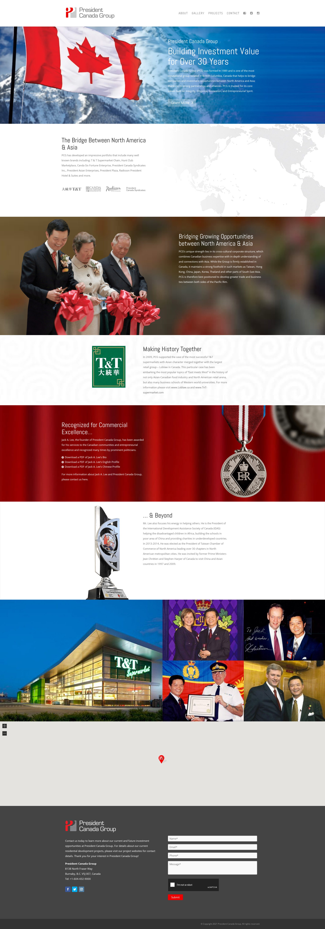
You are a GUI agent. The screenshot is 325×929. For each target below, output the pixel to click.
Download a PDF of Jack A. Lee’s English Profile (92, 462)
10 (74, 713)
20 (102, 713)
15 (88, 713)
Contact (233, 13)
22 (108, 713)
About (183, 13)
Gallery (198, 13)
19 (100, 713)
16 (91, 713)
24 (114, 713)
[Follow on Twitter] (74, 889)
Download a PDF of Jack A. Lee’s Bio (85, 457)
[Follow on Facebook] (68, 889)
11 (77, 713)
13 (82, 713)
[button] (162, 759)
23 (111, 713)
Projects (215, 13)
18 (97, 713)
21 (105, 713)
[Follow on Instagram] (81, 889)
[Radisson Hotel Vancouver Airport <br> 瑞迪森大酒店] (81, 720)
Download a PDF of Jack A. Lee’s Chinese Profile (92, 466)
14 (85, 713)
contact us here (79, 479)
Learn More (180, 102)
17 (94, 713)
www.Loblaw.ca (180, 387)
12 (79, 713)
